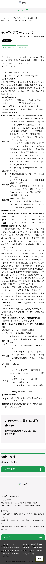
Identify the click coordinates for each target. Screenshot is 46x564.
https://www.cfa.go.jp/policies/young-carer (21, 75)
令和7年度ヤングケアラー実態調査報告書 (17, 321)
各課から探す (16, 18)
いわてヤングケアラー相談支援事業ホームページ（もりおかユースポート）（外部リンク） (27, 373)
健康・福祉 (5, 20)
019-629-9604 (16, 407)
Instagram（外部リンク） (22, 391)
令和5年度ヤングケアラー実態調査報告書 (18, 330)
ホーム (3, 18)
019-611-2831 (19, 401)
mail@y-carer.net (17, 364)
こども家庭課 (32, 18)
